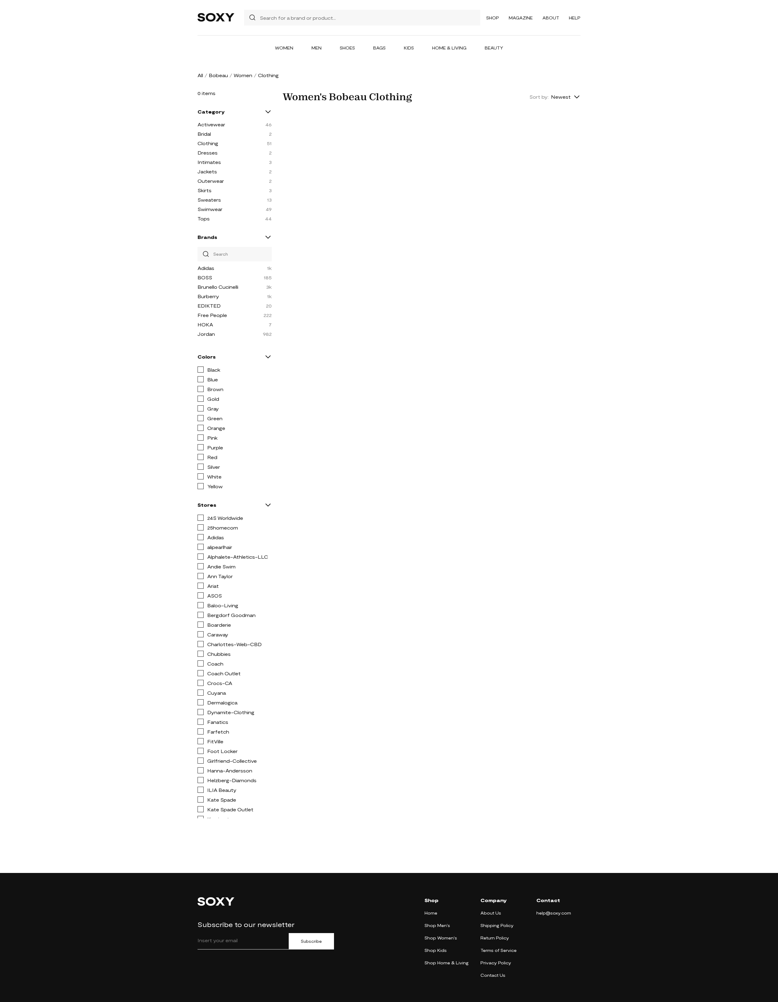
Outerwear (211, 181)
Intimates (209, 162)
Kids (409, 47)
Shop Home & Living (447, 962)
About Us (490, 912)
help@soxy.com (553, 912)
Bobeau (218, 75)
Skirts (205, 190)
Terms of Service (498, 950)
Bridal (204, 134)
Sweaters (209, 200)
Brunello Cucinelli (218, 287)
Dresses (208, 152)
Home (431, 912)
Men (317, 47)
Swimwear (210, 209)
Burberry (208, 296)
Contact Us (492, 975)
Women (284, 47)
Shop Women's (441, 937)
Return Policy (494, 937)
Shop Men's (437, 925)
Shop (492, 17)
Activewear (211, 124)
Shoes (347, 47)
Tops (204, 218)
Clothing (208, 143)
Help (574, 17)
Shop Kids (436, 950)
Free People (212, 315)
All (200, 75)
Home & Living (449, 47)
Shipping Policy (497, 925)
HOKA (205, 324)
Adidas (206, 268)
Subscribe (311, 941)
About (550, 17)
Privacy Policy (495, 962)
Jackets (207, 171)
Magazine (521, 17)
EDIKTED (209, 305)
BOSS (205, 277)
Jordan (206, 334)
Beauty (494, 47)
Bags (379, 47)
